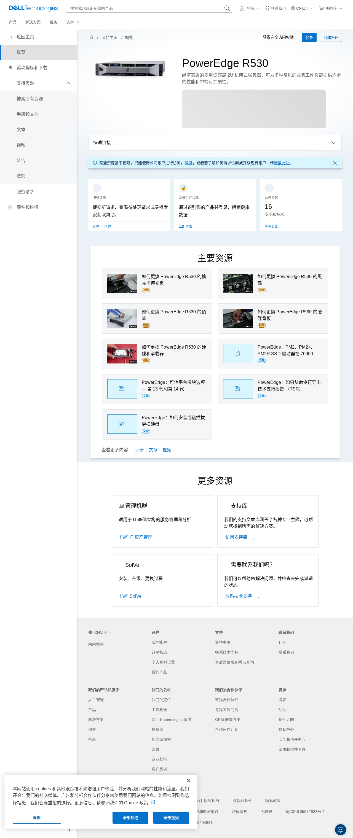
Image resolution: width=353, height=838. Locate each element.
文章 (153, 450)
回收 (155, 749)
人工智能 (96, 699)
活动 (282, 709)
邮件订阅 (286, 719)
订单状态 (159, 652)
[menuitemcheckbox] (38, 83)
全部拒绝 (130, 817)
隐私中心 (286, 729)
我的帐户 (159, 642)
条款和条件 (242, 800)
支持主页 (109, 37)
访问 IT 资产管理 (137, 537)
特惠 (92, 739)
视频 (166, 450)
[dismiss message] (334, 163)
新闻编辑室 (161, 739)
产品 (92, 709)
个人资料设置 (163, 662)
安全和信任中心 (292, 739)
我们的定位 (161, 699)
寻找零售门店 (226, 709)
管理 (96, 226)
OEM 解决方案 (228, 719)
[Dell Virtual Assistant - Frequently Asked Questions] (340, 829)
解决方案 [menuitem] (33, 22)
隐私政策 (273, 800)
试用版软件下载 (292, 749)
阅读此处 (281, 163)
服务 (92, 729)
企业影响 (159, 759)
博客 (282, 699)
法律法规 (239, 811)
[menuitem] (73, 22)
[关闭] (189, 781)
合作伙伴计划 (226, 729)
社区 (282, 642)
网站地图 (96, 644)
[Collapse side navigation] (68, 830)
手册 (139, 450)
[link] (275, 8)
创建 (107, 226)
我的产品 (159, 672)
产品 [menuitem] (13, 22)
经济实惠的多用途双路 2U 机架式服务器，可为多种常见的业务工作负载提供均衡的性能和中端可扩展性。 (261, 78)
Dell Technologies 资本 (172, 719)
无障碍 (266, 811)
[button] (250, 8)
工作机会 (159, 709)
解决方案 (96, 719)
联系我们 (286, 652)
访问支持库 (236, 537)
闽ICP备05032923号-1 (305, 811)
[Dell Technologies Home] (33, 8)
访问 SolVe (131, 596)
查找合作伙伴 (226, 699)
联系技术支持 (239, 596)
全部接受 (171, 817)
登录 (188, 163)
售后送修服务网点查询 (234, 662)
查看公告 (271, 226)
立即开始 (185, 226)
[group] (129, 208)
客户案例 (159, 769)
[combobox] (149, 8)
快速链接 (102, 142)
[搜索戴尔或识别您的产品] (227, 8)
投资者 (157, 729)
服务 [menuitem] (54, 22)
